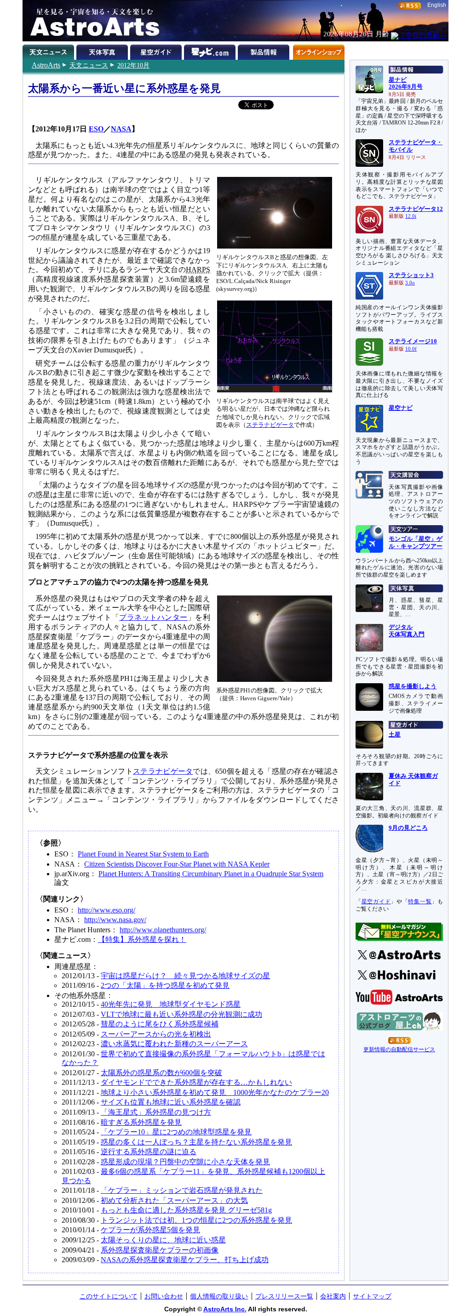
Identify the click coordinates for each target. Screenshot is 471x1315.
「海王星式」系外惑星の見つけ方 (156, 1112)
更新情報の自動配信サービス (399, 1049)
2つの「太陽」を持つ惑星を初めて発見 (165, 985)
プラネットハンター (153, 617)
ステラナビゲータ (270, 424)
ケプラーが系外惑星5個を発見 (150, 1230)
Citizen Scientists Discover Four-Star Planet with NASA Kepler (177, 864)
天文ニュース (88, 65)
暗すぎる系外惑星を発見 (141, 1122)
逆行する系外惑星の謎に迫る (148, 1152)
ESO (96, 129)
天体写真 (103, 50)
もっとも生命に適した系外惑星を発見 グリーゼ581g (186, 1210)
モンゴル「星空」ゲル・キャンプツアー (415, 543)
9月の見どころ (408, 828)
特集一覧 (419, 901)
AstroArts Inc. (225, 1309)
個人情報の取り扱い (219, 1296)
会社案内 (333, 1296)
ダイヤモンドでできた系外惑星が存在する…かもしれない (196, 1082)
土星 (395, 734)
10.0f (411, 348)
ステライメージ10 (413, 341)
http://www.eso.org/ (106, 910)
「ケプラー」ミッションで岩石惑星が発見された (182, 1190)
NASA (121, 129)
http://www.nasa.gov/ (115, 920)
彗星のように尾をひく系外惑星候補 (159, 1024)
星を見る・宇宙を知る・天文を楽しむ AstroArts (92, 20)
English (436, 5)
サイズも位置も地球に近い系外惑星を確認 (171, 1102)
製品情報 (265, 50)
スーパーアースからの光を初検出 (156, 1034)
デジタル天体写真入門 (407, 631)
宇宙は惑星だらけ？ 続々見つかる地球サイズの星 (185, 976)
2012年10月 (133, 65)
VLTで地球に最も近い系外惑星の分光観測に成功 (181, 1014)
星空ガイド (157, 50)
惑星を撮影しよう (413, 686)
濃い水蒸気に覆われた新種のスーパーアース (174, 1044)
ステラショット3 (411, 275)
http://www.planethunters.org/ (163, 930)
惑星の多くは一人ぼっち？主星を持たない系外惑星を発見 (196, 1142)
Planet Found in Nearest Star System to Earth (143, 854)
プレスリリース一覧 (284, 1296)
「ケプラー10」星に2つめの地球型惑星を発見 (176, 1132)
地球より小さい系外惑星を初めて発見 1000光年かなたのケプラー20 (215, 1092)
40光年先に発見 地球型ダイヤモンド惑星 (171, 1004)
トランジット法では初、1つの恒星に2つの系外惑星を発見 (196, 1220)
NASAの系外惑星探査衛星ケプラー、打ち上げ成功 (185, 1260)
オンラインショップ (318, 50)
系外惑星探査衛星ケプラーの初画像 (159, 1250)
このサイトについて (109, 1296)
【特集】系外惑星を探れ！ (142, 939)
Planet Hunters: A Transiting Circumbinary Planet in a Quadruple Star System (210, 874)
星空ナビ (401, 408)
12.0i (410, 216)
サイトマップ (372, 1296)
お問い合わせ (163, 1296)
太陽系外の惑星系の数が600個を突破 (161, 1073)
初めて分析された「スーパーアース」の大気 (174, 1200)
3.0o (410, 282)
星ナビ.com (211, 50)
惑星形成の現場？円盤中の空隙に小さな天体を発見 (185, 1162)
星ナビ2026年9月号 (406, 84)
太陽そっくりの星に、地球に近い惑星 (163, 1240)
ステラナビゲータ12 (416, 209)
